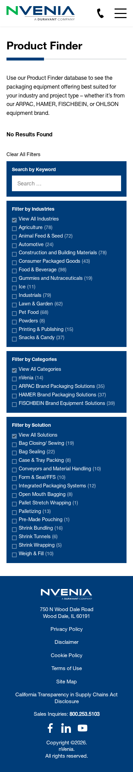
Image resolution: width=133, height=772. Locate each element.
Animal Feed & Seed (46, 236)
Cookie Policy (67, 655)
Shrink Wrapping (40, 545)
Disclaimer (66, 642)
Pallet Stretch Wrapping (48, 502)
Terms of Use (66, 668)
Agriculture (36, 227)
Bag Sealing (37, 451)
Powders (32, 320)
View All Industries (39, 219)
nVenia (31, 377)
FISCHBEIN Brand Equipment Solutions (67, 403)
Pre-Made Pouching (44, 519)
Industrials (35, 295)
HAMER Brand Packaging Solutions (62, 394)
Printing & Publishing (46, 329)
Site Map (66, 681)
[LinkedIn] (66, 728)
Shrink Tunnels (38, 536)
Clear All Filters (23, 154)
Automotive (36, 244)
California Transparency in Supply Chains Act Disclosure (66, 697)
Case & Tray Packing (45, 460)
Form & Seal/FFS (42, 477)
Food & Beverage (42, 269)
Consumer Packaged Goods (54, 261)
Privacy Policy (66, 629)
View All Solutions (38, 435)
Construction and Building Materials (63, 252)
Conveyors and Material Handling (60, 468)
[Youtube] (82, 728)
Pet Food (33, 312)
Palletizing (35, 511)
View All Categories (40, 369)
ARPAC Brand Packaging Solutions (62, 386)
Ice (27, 286)
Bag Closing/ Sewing (46, 443)
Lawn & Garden (41, 303)
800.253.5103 (85, 714)
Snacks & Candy (41, 337)
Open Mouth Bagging (46, 494)
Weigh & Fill (36, 553)
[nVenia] (40, 13)
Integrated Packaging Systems (57, 485)
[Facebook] (50, 728)
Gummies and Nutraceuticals (55, 278)
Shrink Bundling (41, 528)
